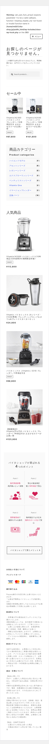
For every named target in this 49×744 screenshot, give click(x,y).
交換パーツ (14, 195)
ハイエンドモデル (17, 160)
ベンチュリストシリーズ (20, 180)
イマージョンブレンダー (20, 190)
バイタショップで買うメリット (24, 550)
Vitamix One (15, 185)
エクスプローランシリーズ (21, 175)
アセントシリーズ (17, 165)
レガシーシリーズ (17, 170)
